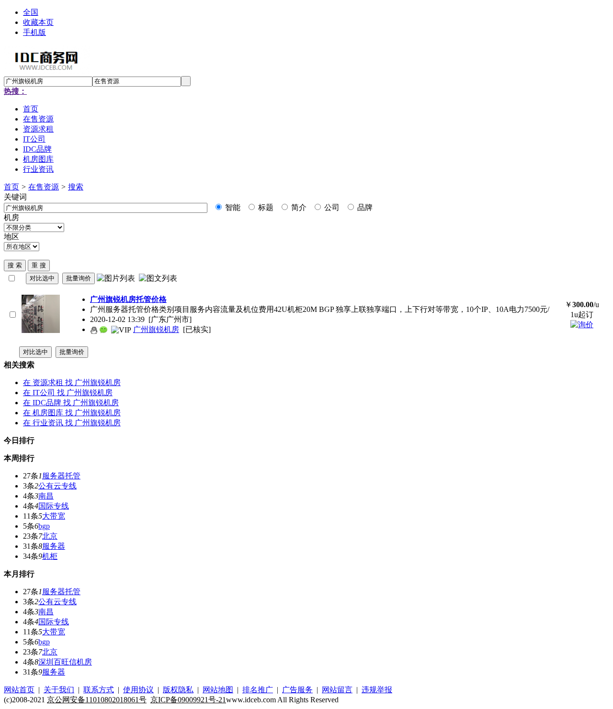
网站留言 (337, 690)
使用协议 (138, 690)
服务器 (53, 546)
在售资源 (43, 187)
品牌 (364, 207)
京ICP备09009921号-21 (188, 700)
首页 (11, 187)
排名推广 (257, 690)
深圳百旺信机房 (65, 662)
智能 (231, 207)
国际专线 (53, 506)
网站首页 (19, 690)
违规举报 (377, 690)
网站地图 (218, 690)
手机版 (34, 32)
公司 (331, 207)
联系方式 (98, 690)
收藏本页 (38, 22)
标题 (264, 207)
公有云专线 (57, 486)
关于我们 (59, 690)
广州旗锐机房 (156, 329)
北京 (49, 536)
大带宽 (53, 516)
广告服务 (297, 690)
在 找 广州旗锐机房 (72, 382)
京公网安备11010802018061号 (97, 700)
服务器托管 (61, 476)
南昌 (46, 496)
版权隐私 (178, 690)
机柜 (49, 556)
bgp (44, 526)
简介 (297, 207)
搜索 (75, 187)
